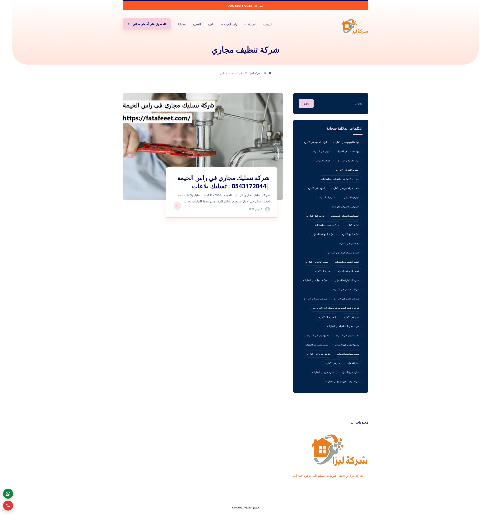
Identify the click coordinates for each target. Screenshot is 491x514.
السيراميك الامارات (328, 197)
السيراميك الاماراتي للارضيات (345, 206)
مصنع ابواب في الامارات (318, 335)
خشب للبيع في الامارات (348, 271)
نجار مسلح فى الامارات (323, 372)
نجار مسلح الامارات (350, 372)
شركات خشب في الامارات (346, 298)
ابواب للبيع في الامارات (348, 160)
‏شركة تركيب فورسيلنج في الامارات (342, 381)
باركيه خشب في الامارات (327, 225)
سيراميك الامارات (322, 271)
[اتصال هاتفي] (8, 506)
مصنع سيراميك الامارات (348, 353)
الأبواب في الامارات (316, 188)
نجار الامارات (353, 363)
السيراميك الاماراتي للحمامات (345, 215)
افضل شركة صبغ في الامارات (345, 188)
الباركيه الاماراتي (351, 197)
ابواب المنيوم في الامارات (315, 142)
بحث (306, 103)
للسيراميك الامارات (327, 317)
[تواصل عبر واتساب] (8, 494)
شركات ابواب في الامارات (315, 280)
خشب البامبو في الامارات (347, 261)
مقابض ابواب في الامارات (318, 353)
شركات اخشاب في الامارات (346, 289)
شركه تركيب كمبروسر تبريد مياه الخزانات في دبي (335, 307)
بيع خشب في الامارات (349, 243)
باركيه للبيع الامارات (350, 234)
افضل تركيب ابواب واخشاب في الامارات (340, 179)
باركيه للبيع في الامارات (323, 234)
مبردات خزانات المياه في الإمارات (343, 326)
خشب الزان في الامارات (317, 261)
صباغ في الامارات (351, 317)
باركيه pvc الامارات (315, 215)
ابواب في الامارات (321, 151)
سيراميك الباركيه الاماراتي (346, 280)
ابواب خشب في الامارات (347, 151)
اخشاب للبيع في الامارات (347, 169)
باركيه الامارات (352, 225)
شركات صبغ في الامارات (315, 298)
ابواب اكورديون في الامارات (346, 142)
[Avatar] (267, 209)
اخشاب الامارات (323, 160)
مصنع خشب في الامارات (316, 344)
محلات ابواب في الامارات (347, 335)
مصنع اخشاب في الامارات (347, 344)
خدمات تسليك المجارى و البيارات (343, 252)
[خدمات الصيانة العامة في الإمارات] (354, 26)
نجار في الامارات (332, 363)
